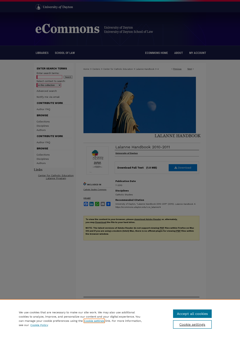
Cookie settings (94, 321)
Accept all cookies (192, 314)
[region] (120, 318)
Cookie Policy (39, 325)
